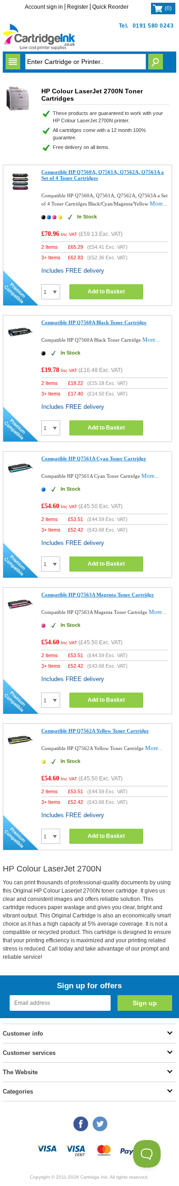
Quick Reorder (110, 7)
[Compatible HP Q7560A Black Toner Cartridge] (20, 342)
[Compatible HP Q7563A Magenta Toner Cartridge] (20, 615)
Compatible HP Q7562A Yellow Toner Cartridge (95, 730)
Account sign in (44, 7)
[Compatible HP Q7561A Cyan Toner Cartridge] (20, 479)
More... (158, 203)
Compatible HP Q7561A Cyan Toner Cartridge (93, 458)
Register (77, 7)
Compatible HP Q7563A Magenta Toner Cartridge (97, 594)
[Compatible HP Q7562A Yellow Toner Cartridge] (20, 751)
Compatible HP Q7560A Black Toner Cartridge (93, 322)
